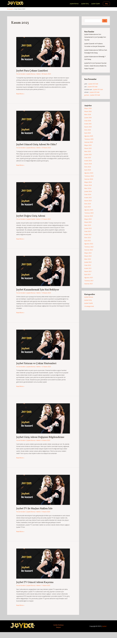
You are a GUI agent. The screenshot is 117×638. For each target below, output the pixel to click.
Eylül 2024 (87, 170)
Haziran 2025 (88, 142)
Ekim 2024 (87, 167)
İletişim (58, 627)
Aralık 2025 (87, 124)
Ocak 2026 (87, 121)
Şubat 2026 (88, 118)
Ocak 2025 (87, 158)
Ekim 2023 (87, 204)
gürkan (86, 95)
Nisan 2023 (88, 222)
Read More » (20, 94)
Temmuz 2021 (88, 281)
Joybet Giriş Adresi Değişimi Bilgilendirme (40, 437)
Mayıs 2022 (88, 253)
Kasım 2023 (88, 201)
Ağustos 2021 (88, 277)
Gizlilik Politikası (58, 625)
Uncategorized (89, 306)
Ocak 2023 (87, 231)
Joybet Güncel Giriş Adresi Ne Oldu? (36, 144)
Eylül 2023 (87, 207)
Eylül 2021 (87, 274)
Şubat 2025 (88, 154)
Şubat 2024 (88, 191)
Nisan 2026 (88, 111)
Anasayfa (10, 9)
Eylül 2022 (87, 241)
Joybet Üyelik (95, 4)
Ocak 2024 (87, 194)
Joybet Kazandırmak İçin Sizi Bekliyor (37, 289)
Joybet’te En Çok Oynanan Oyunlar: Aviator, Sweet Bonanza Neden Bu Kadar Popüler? (95, 65)
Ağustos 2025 (88, 136)
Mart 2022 (87, 259)
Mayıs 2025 (88, 145)
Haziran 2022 (88, 250)
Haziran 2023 (88, 216)
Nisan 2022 (88, 256)
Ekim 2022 (87, 238)
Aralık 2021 (87, 268)
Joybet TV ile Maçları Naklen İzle (34, 508)
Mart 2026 (87, 114)
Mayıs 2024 (88, 182)
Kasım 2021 (88, 271)
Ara (105, 21)
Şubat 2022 (88, 262)
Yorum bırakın (20, 74)
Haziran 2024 (88, 179)
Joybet (104, 626)
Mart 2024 (87, 188)
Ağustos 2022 (88, 244)
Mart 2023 (87, 225)
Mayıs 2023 (88, 219)
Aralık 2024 (87, 161)
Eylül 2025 (87, 133)
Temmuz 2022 (88, 247)
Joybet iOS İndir (93, 84)
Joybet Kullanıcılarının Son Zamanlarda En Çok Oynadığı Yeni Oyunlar (95, 37)
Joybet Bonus (74, 4)
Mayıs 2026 (88, 108)
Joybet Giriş (85, 4)
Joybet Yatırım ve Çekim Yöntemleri (36, 363)
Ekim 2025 (87, 130)
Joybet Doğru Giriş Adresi (30, 216)
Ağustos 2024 (88, 173)
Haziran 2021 (88, 284)
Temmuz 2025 (88, 139)
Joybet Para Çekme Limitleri (32, 71)
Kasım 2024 (88, 164)
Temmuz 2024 (88, 176)
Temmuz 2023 (88, 213)
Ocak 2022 (87, 265)
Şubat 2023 (88, 228)
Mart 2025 (87, 151)
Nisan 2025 (88, 148)
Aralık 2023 (87, 198)
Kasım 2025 (88, 127)
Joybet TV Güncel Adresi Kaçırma (34, 582)
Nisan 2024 (88, 185)
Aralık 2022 (87, 234)
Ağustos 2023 (88, 210)
